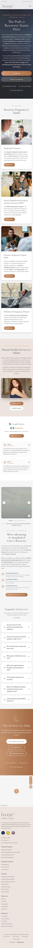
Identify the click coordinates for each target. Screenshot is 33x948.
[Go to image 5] (15, 520)
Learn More (9, 164)
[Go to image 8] (19, 520)
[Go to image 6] (16, 520)
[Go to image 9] (20, 520)
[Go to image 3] (12, 520)
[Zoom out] (30, 780)
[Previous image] (4, 502)
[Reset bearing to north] (30, 783)
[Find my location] (30, 786)
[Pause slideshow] (29, 516)
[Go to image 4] (14, 520)
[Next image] (29, 502)
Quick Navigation (16, 939)
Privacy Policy (6, 936)
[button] (16, 791)
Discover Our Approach (16, 79)
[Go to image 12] (24, 520)
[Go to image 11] (23, 520)
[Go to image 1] (8, 520)
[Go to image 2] (9, 520)
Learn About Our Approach (16, 594)
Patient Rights (25, 936)
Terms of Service (15, 936)
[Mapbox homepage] (4, 805)
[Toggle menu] (30, 6)
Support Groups (16, 408)
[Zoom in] (30, 777)
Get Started (16, 73)
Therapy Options (16, 403)
